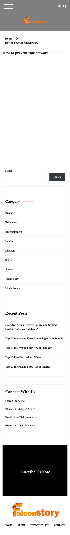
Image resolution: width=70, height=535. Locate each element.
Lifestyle (10, 250)
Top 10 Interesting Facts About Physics (27, 366)
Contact (59, 525)
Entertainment (13, 231)
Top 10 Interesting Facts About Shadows (28, 347)
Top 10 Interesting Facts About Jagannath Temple (34, 338)
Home (8, 525)
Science (9, 260)
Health (9, 241)
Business (10, 213)
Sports (9, 269)
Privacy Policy (39, 525)
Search (9, 170)
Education (11, 222)
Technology (34, 130)
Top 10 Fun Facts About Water (23, 357)
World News (12, 288)
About (21, 525)
